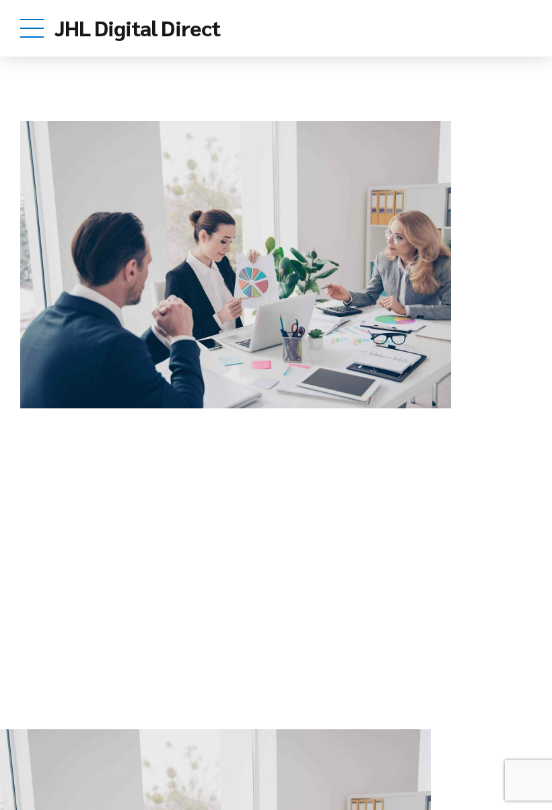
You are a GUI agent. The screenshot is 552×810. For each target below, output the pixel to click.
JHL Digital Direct (137, 27)
